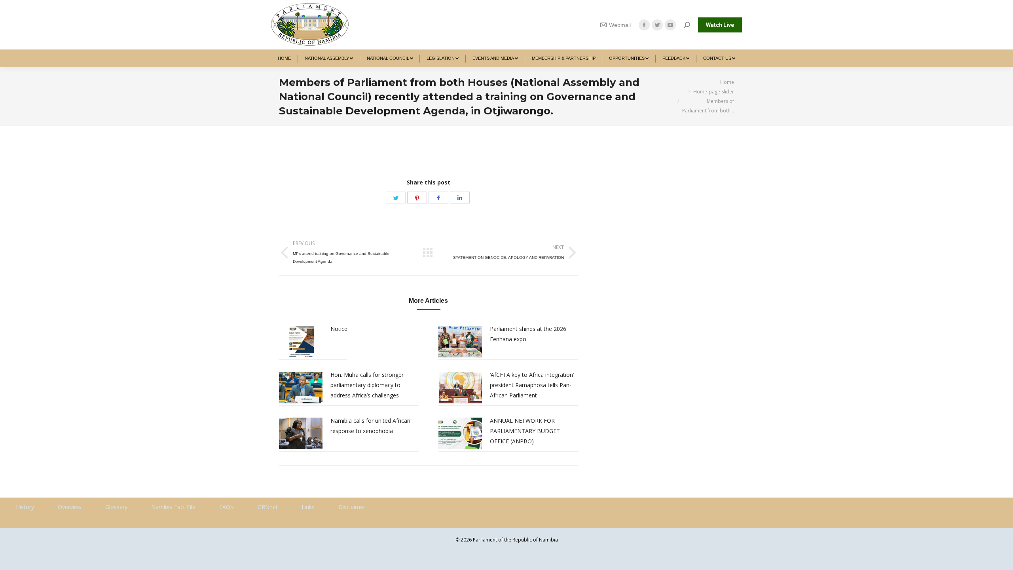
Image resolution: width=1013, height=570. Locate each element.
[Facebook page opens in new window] (644, 24)
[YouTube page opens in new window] (670, 24)
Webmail (620, 25)
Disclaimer (351, 507)
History (25, 507)
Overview (70, 507)
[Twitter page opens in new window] (657, 24)
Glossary (116, 507)
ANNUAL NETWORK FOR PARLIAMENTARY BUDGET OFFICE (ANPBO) (525, 431)
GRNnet (268, 507)
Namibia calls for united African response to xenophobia (370, 426)
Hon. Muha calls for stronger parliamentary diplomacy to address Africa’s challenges (367, 385)
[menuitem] (284, 58)
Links (308, 507)
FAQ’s (226, 507)
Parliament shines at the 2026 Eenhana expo (528, 334)
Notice (338, 328)
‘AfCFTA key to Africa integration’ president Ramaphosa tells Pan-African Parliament (532, 385)
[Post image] (300, 341)
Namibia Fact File (173, 507)
